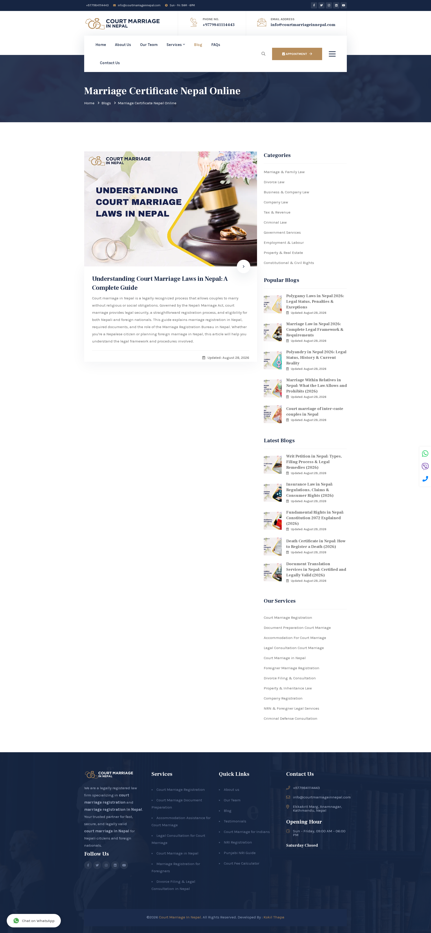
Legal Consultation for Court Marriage (178, 839)
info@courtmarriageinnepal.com (139, 5)
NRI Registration (238, 842)
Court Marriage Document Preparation (177, 803)
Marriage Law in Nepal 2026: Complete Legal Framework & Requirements (315, 329)
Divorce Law (274, 182)
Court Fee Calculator (241, 863)
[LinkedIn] (336, 5)
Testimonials (235, 821)
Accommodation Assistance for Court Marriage (181, 821)
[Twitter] (321, 5)
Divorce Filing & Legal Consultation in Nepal (173, 885)
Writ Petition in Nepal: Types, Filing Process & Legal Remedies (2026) (314, 462)
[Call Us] (425, 479)
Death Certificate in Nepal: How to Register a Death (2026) (315, 543)
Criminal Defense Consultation (290, 718)
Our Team (149, 44)
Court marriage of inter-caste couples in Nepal (314, 411)
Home (100, 44)
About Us (123, 44)
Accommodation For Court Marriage (295, 637)
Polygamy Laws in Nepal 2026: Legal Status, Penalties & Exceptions (315, 301)
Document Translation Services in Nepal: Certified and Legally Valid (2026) (316, 569)
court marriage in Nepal (106, 831)
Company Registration (283, 698)
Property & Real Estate (283, 252)
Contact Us (110, 63)
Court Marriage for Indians (247, 831)
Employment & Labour (284, 242)
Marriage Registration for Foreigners (176, 867)
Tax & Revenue (277, 212)
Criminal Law (275, 222)
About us (231, 789)
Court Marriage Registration (288, 617)
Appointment (296, 54)
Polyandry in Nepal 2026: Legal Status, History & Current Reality (316, 357)
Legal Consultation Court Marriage (294, 647)
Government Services (282, 232)
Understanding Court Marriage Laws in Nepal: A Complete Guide (160, 283)
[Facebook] (314, 5)
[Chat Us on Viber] (425, 467)
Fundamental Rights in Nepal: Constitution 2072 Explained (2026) (315, 518)
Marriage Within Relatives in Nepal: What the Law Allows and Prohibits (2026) (316, 385)
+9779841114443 (97, 5)
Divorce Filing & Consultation (290, 678)
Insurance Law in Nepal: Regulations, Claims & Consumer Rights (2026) (310, 490)
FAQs (215, 44)
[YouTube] (344, 5)
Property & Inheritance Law (288, 688)
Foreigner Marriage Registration (291, 668)
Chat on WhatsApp (38, 920)
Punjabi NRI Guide (240, 852)
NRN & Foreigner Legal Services (291, 708)
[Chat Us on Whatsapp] (425, 454)
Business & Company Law (286, 192)
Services (174, 44)
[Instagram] (329, 5)
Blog (198, 44)
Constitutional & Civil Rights (289, 262)
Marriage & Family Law (284, 172)
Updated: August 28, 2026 (308, 312)
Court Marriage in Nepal (285, 658)
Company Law (276, 202)
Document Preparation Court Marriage (297, 627)
